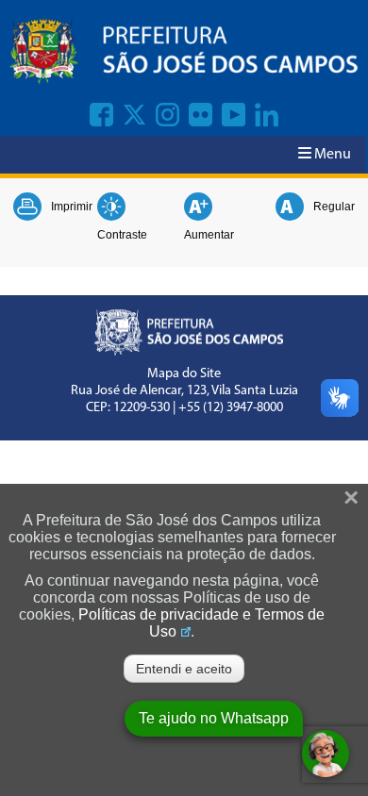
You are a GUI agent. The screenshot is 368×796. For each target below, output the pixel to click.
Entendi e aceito (184, 668)
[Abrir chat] (325, 753)
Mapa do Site (184, 374)
